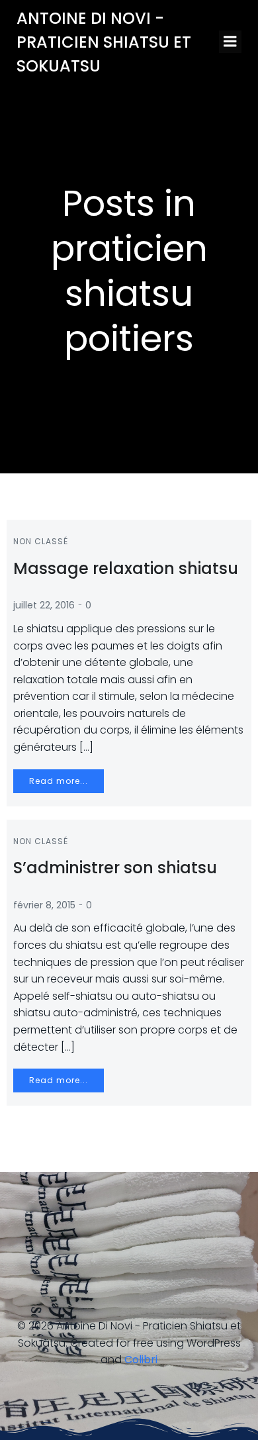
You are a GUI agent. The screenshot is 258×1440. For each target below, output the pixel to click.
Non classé (40, 541)
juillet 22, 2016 (44, 605)
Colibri (140, 1359)
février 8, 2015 (44, 905)
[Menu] (230, 41)
